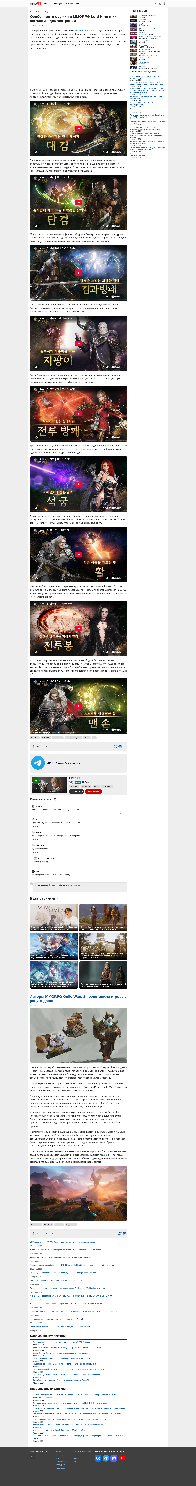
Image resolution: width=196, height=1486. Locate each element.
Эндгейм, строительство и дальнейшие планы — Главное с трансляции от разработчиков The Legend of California (102, 956)
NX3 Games (57, 738)
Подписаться (93, 791)
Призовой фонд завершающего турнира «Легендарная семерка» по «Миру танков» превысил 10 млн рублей (79, 1408)
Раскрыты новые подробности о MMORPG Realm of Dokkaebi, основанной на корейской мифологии (72, 1265)
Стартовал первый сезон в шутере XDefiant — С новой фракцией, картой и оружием (68, 1369)
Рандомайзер (60, 1468)
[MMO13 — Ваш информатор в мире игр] (35, 3)
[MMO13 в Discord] (113, 1458)
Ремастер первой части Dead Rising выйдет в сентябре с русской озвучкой (64, 1364)
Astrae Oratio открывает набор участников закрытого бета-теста (145, 155)
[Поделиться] (47, 746)
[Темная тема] (160, 3)
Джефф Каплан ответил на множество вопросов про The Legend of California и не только (102, 928)
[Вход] (164, 3)
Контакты (75, 1458)
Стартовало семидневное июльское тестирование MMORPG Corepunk (62, 1342)
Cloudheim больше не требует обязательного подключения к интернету (60, 1327)
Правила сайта (77, 1455)
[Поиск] (156, 3)
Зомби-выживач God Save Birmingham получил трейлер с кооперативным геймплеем (66, 1250)
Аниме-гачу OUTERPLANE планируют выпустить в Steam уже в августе (60, 1257)
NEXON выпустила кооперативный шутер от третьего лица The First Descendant (66, 1375)
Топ (77, 4)
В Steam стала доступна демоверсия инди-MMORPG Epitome (146, 77)
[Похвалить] (33, 746)
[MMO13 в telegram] (59, 769)
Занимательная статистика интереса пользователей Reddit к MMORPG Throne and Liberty (70, 1403)
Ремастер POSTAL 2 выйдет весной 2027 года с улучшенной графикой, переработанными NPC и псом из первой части (147, 90)
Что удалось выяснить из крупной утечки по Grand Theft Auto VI (56, 1319)
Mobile (86, 738)
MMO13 (58, 1451)
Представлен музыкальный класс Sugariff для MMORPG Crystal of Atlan (147, 116)
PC (94, 738)
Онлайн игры (59, 1455)
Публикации (57, 4)
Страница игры (77, 791)
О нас (74, 1461)
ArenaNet (59, 1225)
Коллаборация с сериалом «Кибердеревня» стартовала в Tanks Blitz (62, 1380)
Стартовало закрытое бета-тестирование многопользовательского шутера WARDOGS (146, 83)
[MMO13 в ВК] (98, 1458)
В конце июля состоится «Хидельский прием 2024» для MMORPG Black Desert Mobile (69, 1425)
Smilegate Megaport (73, 738)
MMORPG (46, 738)
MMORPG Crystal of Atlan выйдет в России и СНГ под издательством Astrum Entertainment (53, 957)
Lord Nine (78, 30)
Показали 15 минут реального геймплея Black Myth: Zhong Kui (56, 1280)
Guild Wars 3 (80, 1067)
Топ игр (57, 1458)
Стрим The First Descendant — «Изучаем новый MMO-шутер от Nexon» (62, 1358)
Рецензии (69, 4)
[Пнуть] (41, 746)
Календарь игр (60, 1465)
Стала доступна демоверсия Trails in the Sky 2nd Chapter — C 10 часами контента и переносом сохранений (75, 1311)
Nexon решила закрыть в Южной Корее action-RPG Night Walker (59, 1430)
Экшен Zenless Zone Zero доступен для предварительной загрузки (61, 1353)
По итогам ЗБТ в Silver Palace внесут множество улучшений (147, 122)
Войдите (52, 885)
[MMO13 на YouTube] (121, 1458)
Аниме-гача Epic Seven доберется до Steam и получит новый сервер (147, 142)
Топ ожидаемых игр (62, 1461)
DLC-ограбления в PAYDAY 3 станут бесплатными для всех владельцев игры (62, 1242)
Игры (46, 4)
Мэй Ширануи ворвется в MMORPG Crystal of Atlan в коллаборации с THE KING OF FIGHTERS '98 (71, 1296)
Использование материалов (81, 1451)
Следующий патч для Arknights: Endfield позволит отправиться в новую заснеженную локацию (146, 135)
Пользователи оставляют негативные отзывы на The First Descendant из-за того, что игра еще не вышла (77, 1414)
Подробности (71, 1225)
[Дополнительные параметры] (125, 746)
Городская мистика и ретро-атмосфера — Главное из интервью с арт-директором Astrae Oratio (54, 928)
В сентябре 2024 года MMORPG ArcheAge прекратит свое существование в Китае (67, 1348)
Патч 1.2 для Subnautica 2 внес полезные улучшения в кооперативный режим (63, 1273)
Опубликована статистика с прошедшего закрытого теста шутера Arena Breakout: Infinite (70, 1419)
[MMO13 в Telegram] (106, 1458)
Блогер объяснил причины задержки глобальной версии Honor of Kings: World (148, 149)
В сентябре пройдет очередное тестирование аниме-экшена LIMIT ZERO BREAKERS (66, 1304)
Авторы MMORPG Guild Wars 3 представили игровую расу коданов (146, 104)
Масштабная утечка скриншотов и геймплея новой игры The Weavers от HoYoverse (103, 985)
